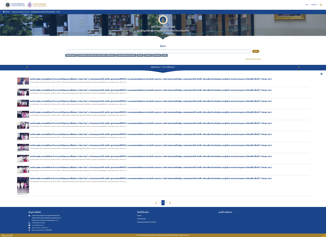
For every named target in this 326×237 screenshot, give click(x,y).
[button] (307, 4)
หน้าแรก (7, 12)
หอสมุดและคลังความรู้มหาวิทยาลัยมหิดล (146, 222)
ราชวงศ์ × (164, 55)
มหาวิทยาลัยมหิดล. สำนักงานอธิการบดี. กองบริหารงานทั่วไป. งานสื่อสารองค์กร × (96, 55)
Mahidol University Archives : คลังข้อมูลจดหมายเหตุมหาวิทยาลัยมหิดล (33, 12)
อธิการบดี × (140, 55)
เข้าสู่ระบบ (139, 216)
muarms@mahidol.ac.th (38, 225)
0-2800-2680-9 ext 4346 (38, 223)
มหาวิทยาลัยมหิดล (141, 219)
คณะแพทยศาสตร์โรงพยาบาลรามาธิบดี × (126, 55)
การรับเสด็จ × (148, 55)
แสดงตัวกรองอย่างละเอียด (253, 59)
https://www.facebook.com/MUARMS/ (42, 230)
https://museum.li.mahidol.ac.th (40, 228)
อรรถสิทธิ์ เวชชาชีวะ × (71, 55)
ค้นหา (255, 51)
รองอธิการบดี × (156, 55)
